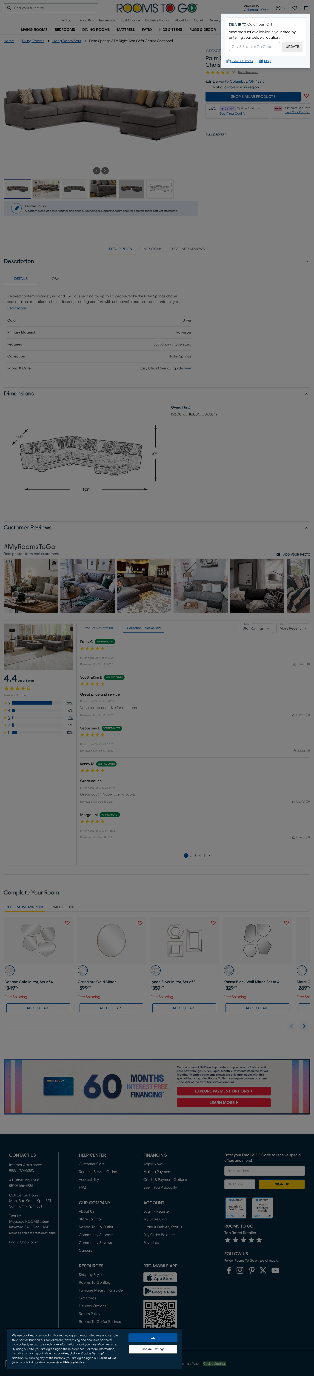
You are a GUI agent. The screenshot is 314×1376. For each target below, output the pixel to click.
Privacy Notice (74, 1362)
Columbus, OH (259, 24)
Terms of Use (108, 1358)
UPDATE (292, 47)
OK (153, 1337)
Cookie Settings (153, 1349)
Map (267, 61)
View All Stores (242, 61)
